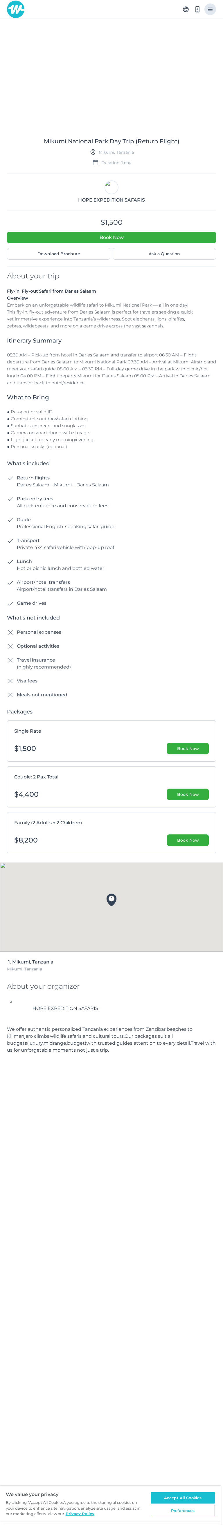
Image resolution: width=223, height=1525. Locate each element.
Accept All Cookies (183, 1497)
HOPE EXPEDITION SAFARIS (65, 1008)
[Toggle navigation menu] (210, 9)
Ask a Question (164, 253)
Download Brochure (58, 253)
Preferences (183, 1510)
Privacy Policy (80, 1513)
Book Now (112, 237)
